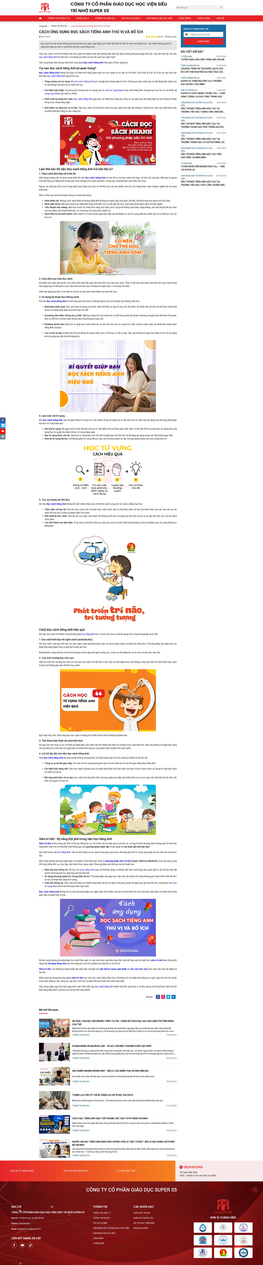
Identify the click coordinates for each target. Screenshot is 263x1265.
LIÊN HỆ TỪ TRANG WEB (22, 1171)
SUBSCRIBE (203, 41)
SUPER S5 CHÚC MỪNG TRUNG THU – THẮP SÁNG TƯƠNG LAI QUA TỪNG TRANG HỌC (203, 95)
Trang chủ (43, 26)
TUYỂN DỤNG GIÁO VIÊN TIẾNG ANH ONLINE (203, 59)
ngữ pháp (122, 969)
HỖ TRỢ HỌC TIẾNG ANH (144, 1223)
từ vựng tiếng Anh (85, 869)
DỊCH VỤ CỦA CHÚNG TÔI (75, 1171)
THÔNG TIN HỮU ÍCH (59, 26)
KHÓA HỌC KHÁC (141, 1228)
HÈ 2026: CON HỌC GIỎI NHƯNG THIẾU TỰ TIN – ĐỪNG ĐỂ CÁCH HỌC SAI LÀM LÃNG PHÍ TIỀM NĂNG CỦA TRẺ (123, 1023)
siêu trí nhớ (156, 960)
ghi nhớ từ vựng (108, 969)
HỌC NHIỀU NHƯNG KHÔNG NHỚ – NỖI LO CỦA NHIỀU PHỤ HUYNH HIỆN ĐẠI (110, 1071)
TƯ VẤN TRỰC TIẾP (126, 1171)
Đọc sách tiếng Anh (49, 72)
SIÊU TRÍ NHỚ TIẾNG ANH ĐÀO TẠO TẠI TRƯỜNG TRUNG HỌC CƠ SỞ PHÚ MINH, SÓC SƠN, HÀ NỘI (203, 141)
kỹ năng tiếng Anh (57, 963)
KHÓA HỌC (81, 18)
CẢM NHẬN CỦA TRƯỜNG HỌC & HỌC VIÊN (197, 104)
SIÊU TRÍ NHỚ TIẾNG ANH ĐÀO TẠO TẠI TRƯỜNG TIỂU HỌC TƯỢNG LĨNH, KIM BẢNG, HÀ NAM (203, 110)
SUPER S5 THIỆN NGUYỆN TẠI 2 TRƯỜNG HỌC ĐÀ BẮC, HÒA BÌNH (201, 83)
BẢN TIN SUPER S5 (189, 90)
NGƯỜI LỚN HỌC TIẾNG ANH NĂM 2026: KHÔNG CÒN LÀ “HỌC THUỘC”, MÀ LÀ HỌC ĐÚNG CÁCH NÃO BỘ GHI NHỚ (123, 1143)
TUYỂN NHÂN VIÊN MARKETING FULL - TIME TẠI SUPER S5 (203, 168)
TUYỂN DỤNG (186, 56)
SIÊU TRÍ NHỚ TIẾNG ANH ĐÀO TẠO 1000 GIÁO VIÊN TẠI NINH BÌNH (201, 156)
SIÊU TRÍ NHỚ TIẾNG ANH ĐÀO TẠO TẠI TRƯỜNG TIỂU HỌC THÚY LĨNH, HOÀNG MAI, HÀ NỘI (203, 183)
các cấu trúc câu (138, 969)
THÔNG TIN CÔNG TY (102, 1213)
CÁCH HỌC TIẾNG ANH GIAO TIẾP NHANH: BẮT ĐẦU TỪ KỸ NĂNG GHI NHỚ (110, 1118)
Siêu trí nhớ (45, 969)
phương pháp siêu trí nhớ (118, 861)
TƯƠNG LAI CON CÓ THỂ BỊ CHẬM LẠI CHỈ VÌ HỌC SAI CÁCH (102, 1095)
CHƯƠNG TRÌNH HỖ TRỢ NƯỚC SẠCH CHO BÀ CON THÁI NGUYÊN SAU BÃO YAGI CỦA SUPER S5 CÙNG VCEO (202, 70)
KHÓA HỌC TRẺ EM (142, 1213)
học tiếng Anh (88, 634)
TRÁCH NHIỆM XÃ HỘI (190, 65)
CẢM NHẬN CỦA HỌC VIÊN (104, 1233)
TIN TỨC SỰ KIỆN (100, 1223)
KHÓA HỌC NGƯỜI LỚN (143, 1218)
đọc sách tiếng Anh (48, 57)
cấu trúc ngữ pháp (114, 90)
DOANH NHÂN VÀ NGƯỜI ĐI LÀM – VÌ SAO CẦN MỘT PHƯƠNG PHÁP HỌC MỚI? (112, 1046)
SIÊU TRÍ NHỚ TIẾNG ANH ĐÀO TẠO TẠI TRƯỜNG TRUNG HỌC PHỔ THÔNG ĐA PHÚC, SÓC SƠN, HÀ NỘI (203, 125)
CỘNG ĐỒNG (98, 1238)
